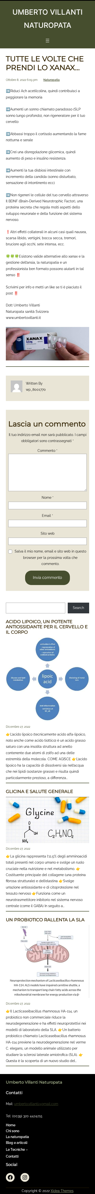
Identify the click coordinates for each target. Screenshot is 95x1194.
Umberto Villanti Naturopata (34, 1082)
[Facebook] (10, 1177)
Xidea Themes (62, 1191)
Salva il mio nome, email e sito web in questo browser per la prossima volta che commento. (50, 557)
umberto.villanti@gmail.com (36, 1104)
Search (78, 608)
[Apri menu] (47, 40)
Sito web (48, 533)
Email (47, 516)
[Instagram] (24, 1177)
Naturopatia (51, 80)
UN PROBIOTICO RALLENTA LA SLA (45, 920)
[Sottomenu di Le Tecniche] (27, 1150)
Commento (47, 451)
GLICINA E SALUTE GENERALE (39, 791)
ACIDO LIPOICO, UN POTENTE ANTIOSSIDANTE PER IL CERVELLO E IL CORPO (47, 627)
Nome (48, 497)
